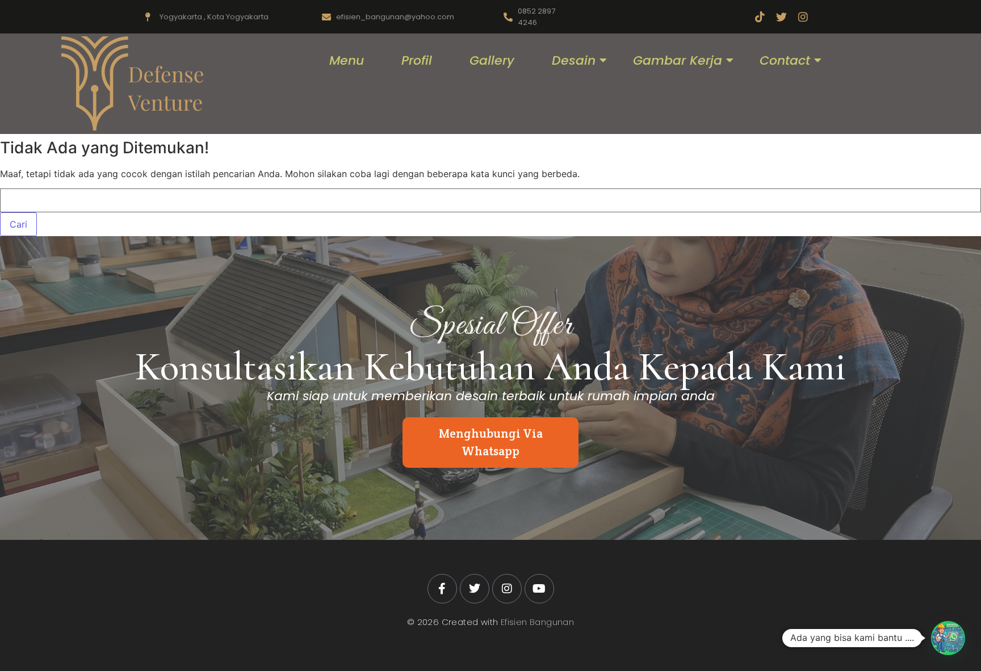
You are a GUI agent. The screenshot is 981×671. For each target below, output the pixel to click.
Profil (416, 60)
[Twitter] (781, 16)
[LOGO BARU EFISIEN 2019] (132, 83)
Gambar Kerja (677, 60)
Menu (346, 60)
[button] (948, 638)
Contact (785, 60)
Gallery (491, 60)
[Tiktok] (759, 16)
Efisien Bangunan (537, 622)
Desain (574, 60)
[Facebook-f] (442, 588)
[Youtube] (539, 588)
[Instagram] (803, 16)
